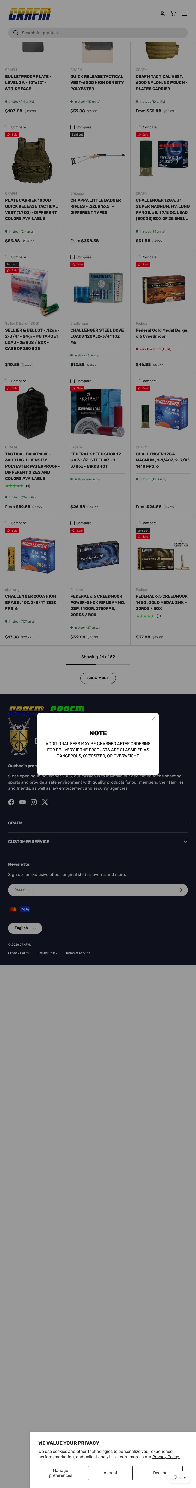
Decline (160, 1472)
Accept (110, 1472)
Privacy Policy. (166, 1456)
